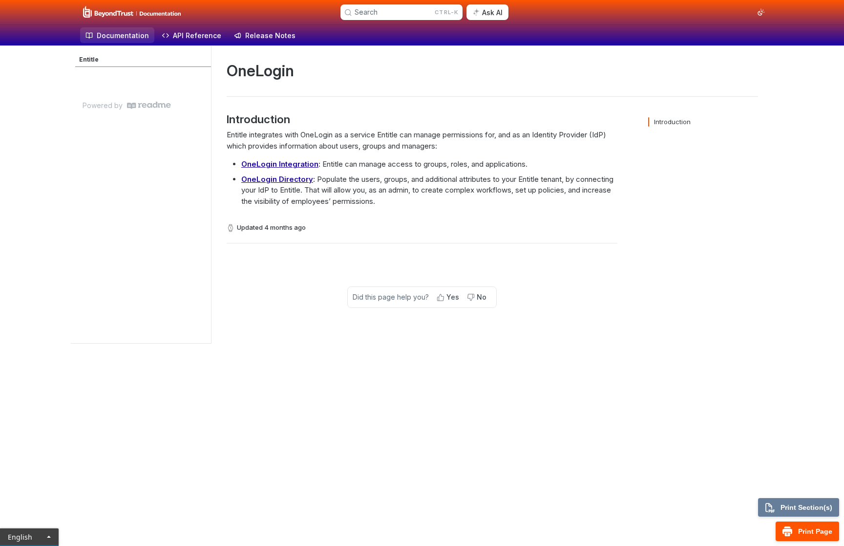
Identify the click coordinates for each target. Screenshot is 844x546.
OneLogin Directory (277, 179)
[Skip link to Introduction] (220, 119)
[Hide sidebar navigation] (209, 194)
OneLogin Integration (279, 164)
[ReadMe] (149, 105)
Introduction (672, 122)
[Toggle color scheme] (761, 12)
